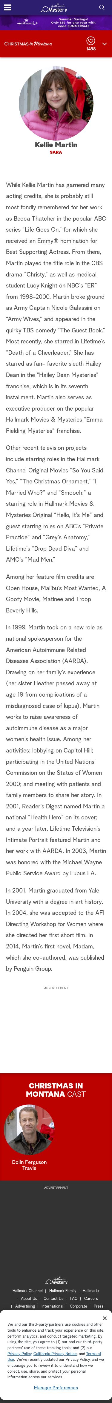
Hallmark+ (91, 1291)
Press (98, 1306)
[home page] (53, 7)
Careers (91, 1299)
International (52, 1306)
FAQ (74, 1299)
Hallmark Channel (28, 1291)
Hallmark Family (62, 1291)
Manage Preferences (56, 1388)
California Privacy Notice (55, 1354)
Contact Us (53, 1299)
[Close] (105, 1318)
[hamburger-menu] (7, 7)
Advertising (25, 1306)
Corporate (78, 1306)
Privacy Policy (19, 1354)
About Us (29, 1299)
